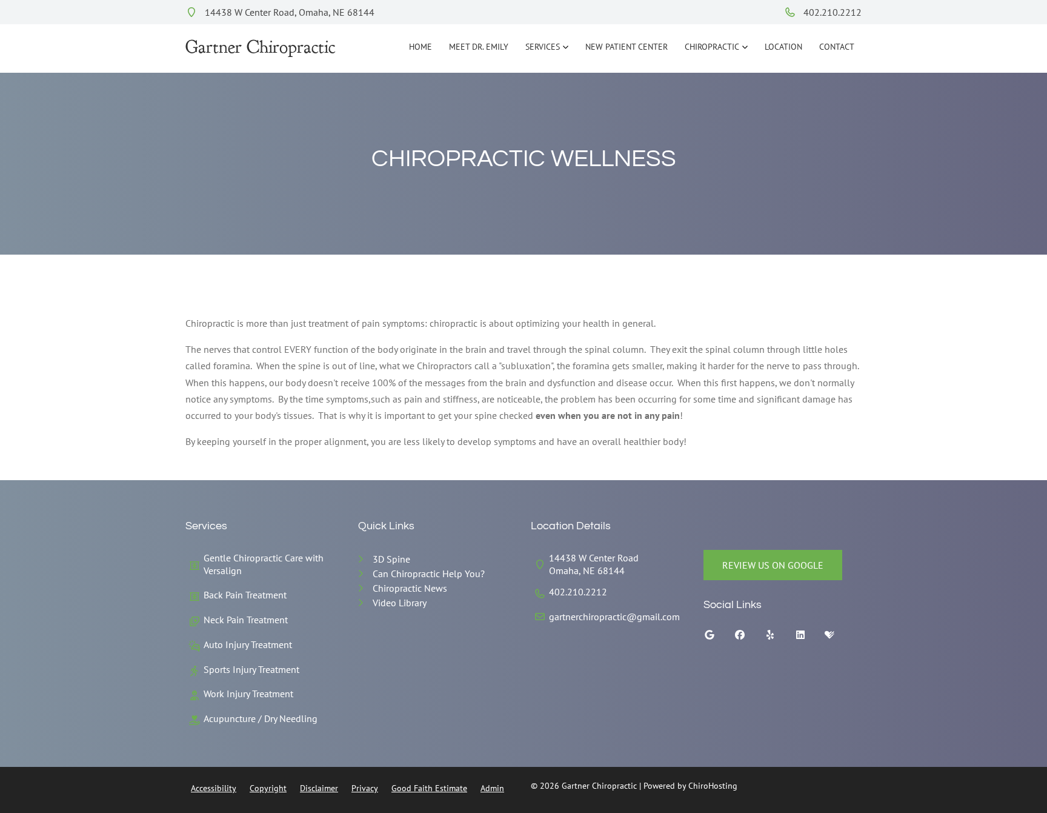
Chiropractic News (410, 588)
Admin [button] (492, 788)
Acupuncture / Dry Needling (260, 718)
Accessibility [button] (213, 788)
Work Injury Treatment (248, 694)
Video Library (400, 603)
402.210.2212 (831, 12)
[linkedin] (809, 638)
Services (542, 46)
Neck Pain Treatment (246, 620)
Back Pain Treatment (245, 595)
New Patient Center (626, 46)
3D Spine (391, 559)
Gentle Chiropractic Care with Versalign (264, 564)
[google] (718, 638)
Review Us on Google (772, 565)
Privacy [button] (364, 788)
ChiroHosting (712, 785)
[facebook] (749, 638)
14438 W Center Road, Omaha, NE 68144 (288, 12)
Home (420, 46)
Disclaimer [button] (319, 788)
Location (783, 46)
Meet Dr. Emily (478, 46)
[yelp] (779, 638)
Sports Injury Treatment (251, 669)
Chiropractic (712, 46)
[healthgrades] (839, 638)
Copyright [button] (268, 788)
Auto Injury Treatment (248, 644)
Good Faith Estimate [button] (429, 788)
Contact (836, 46)
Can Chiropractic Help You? (429, 573)
